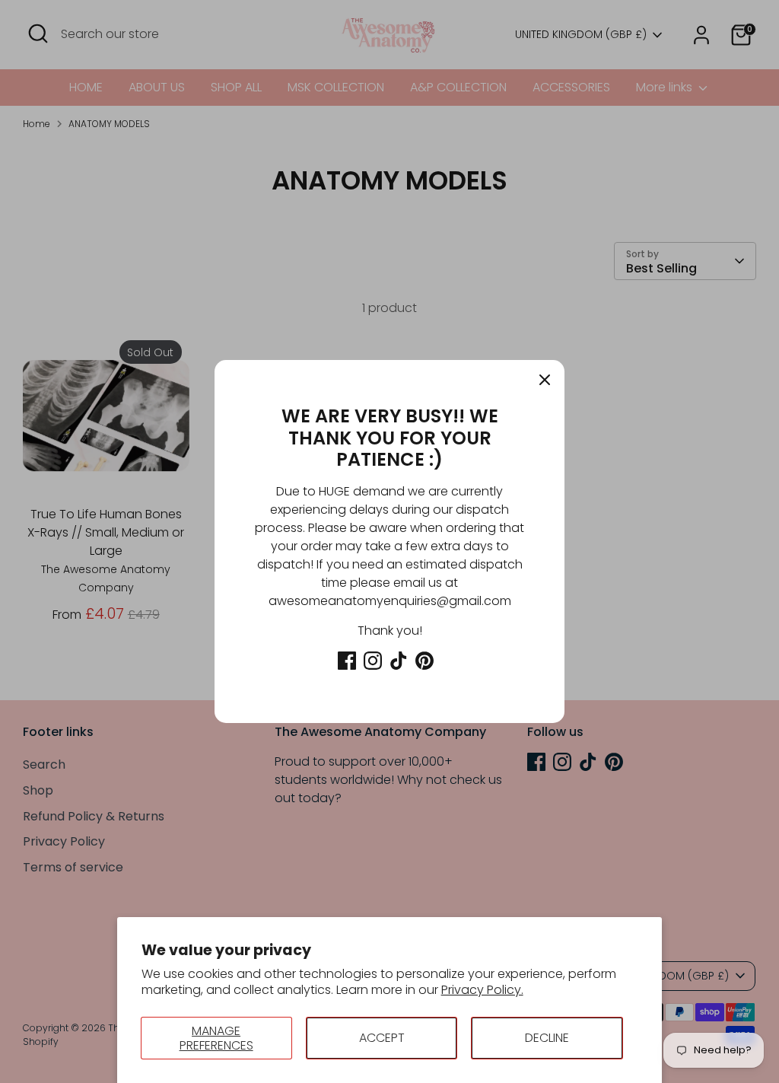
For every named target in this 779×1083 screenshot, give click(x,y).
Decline (547, 1037)
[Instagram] (373, 660)
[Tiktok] (399, 660)
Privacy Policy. (482, 990)
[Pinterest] (424, 660)
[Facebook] (347, 660)
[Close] (544, 380)
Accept (382, 1037)
